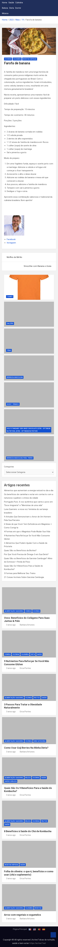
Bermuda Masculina (15, 377)
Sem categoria (39, 741)
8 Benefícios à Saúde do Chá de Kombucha (27, 831)
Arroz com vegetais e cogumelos (22, 914)
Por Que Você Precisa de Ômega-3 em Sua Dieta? (26, 554)
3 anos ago (11, 625)
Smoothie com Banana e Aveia (37, 266)
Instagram (11, 243)
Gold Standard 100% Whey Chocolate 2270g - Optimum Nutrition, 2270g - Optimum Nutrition (28, 430)
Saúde (11, 2)
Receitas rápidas (29, 59)
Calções (10, 323)
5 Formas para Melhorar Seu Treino (19, 573)
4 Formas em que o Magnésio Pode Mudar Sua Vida (27, 531)
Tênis (9, 350)
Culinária (19, 2)
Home (4, 2)
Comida (28, 611)
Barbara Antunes (27, 625)
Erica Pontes (25, 668)
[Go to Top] (53, 935)
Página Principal (20, 929)
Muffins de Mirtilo (14, 257)
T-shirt (10, 296)
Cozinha (8, 59)
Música (5, 13)
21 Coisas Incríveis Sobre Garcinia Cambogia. (24, 577)
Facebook (11, 239)
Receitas (38, 908)
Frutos (37, 698)
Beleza (5, 8)
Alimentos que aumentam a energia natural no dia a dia (28, 490)
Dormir (18, 8)
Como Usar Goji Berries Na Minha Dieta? (26, 747)
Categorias (9, 466)
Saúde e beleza (11, 781)
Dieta (11, 8)
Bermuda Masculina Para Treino (20, 458)
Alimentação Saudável (14, 611)
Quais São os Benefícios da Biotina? (20, 550)
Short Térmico (13, 404)
